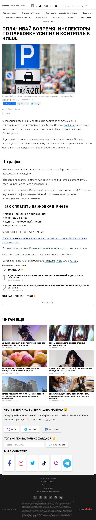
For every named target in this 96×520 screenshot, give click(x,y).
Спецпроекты (85, 17)
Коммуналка (41, 17)
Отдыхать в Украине (31, 13)
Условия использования (48, 478)
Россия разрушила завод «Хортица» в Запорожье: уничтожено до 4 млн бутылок (48, 286)
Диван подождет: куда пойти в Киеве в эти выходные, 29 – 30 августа (23, 344)
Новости (5, 6)
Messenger (53, 429)
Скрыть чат (48, 302)
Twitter (73, 260)
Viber (59, 260)
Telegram (49, 260)
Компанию (76, 6)
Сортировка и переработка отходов (61, 13)
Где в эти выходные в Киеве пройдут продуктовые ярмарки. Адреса (20, 369)
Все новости (48, 22)
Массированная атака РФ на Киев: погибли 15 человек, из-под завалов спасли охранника (23, 396)
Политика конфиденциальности (48, 491)
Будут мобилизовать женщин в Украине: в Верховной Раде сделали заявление (45, 276)
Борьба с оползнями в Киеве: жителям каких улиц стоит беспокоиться (44, 248)
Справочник (20, 6)
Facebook (67, 254)
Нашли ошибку (7, 265)
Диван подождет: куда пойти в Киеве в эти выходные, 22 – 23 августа (70, 369)
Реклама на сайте (48, 485)
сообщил (69, 125)
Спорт (71, 17)
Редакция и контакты (48, 481)
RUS (86, 6)
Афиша (12, 6)
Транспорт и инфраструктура (17, 17)
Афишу (66, 6)
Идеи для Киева (9, 13)
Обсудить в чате (20, 265)
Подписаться (59, 445)
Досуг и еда (57, 17)
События (87, 13)
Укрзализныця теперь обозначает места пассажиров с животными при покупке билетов (69, 396)
